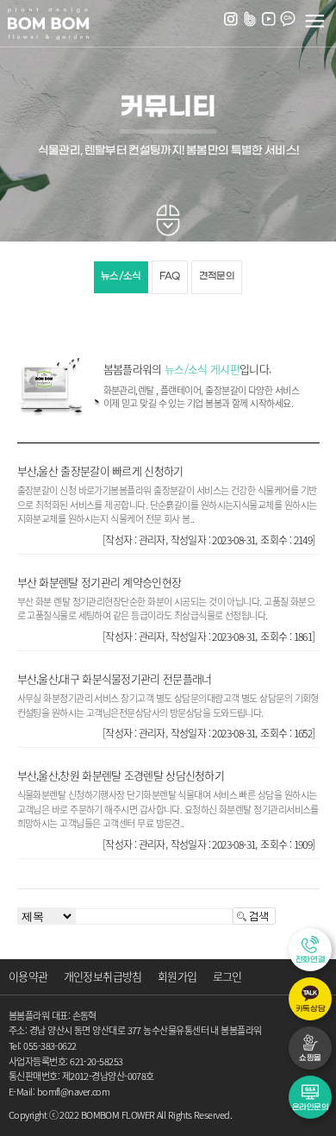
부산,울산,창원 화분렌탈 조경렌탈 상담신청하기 (121, 775)
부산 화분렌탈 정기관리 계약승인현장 (99, 582)
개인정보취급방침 (103, 976)
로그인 (227, 976)
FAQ (169, 276)
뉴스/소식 (121, 276)
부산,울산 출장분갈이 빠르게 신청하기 (100, 470)
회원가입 (177, 976)
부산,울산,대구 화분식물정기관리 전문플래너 (114, 678)
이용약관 (28, 976)
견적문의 (216, 276)
